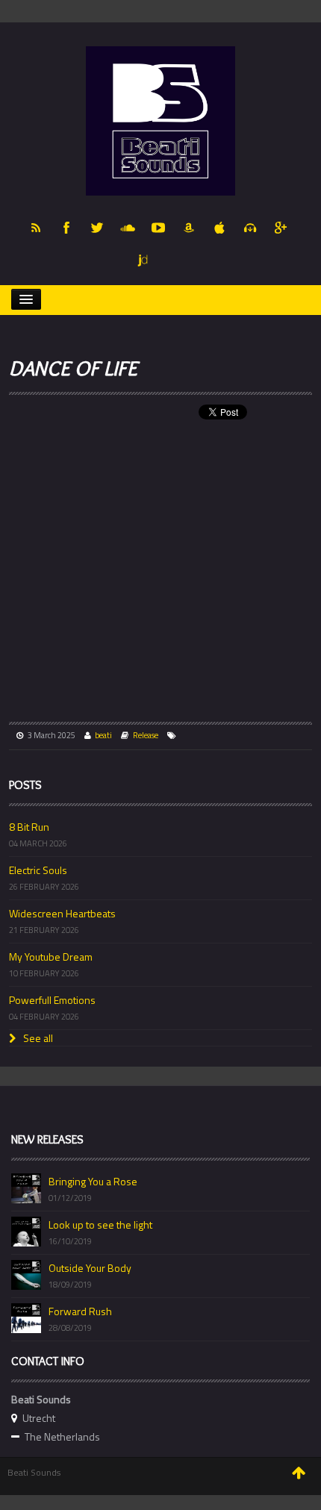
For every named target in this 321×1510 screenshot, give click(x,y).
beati (103, 735)
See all (37, 1038)
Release (145, 735)
